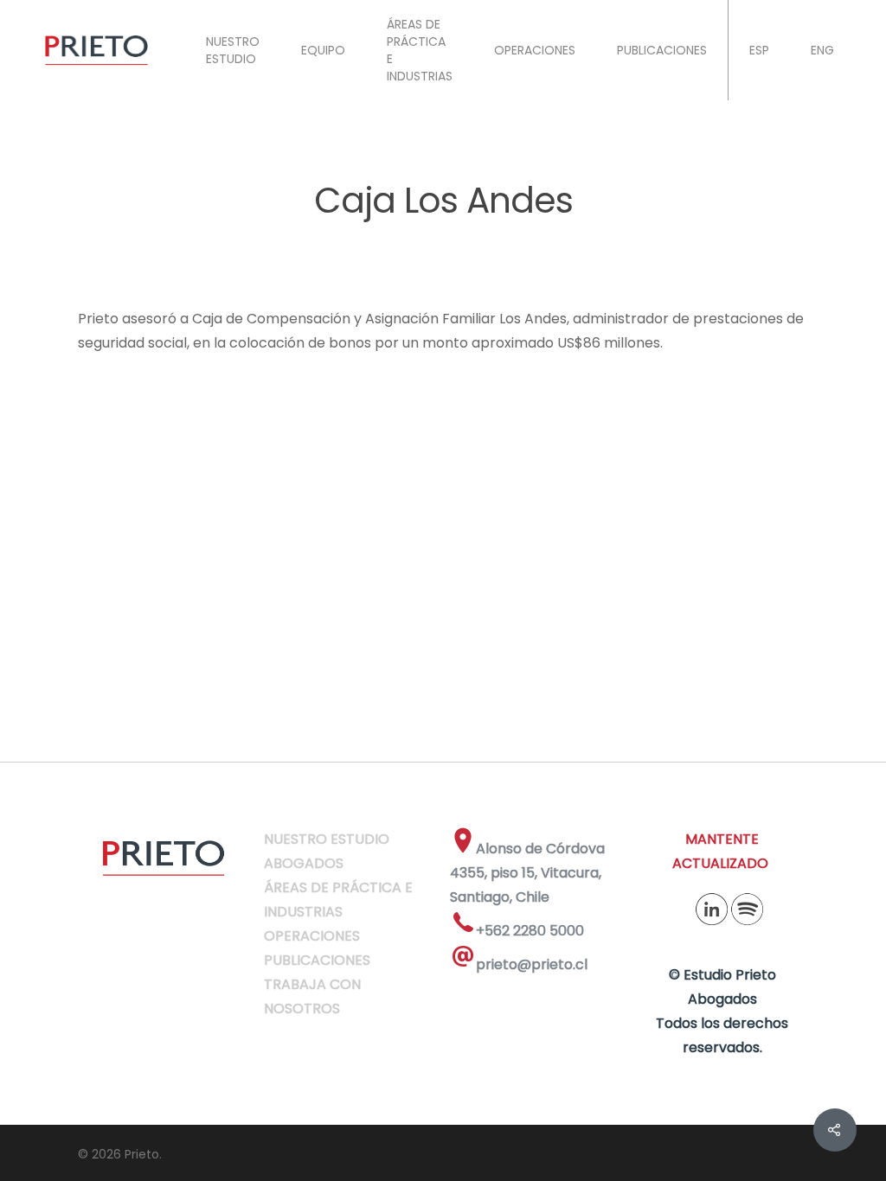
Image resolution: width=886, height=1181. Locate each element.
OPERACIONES (534, 50)
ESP (759, 50)
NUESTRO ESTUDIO (233, 50)
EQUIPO (323, 50)
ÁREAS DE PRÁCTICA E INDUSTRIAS (420, 50)
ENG (822, 50)
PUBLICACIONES (662, 50)
